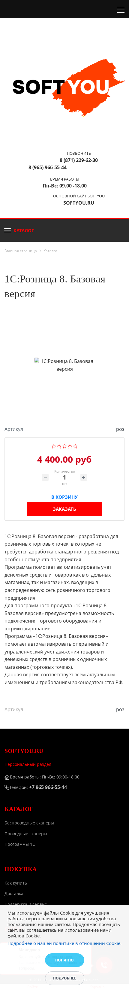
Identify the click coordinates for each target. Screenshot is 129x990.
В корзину (64, 496)
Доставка (13, 893)
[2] (59, 446)
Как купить (15, 883)
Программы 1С (19, 844)
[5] (75, 446)
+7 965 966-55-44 (48, 787)
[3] (64, 446)
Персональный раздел (27, 764)
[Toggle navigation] (120, 11)
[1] (54, 446)
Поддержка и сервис (25, 904)
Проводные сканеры (25, 833)
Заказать (64, 509)
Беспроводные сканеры (29, 823)
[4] (70, 446)
